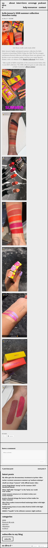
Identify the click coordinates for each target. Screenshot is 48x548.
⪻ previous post (7, 469)
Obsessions (5, 526)
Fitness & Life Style (8, 522)
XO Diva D (4, 5)
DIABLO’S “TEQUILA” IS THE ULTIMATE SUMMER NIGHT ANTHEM (21, 511)
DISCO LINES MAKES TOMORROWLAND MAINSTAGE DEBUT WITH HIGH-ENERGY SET (23, 503)
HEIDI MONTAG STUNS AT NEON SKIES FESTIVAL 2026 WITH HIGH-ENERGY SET (22, 507)
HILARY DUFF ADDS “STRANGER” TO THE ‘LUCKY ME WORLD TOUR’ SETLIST (20, 490)
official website (30, 67)
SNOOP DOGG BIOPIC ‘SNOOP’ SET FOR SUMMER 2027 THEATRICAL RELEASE (19, 486)
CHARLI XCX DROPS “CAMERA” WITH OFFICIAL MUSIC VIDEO (20, 483)
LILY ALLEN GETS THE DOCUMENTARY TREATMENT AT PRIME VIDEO (22, 477)
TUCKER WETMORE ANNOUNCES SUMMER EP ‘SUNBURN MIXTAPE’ (22, 480)
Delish (4, 520)
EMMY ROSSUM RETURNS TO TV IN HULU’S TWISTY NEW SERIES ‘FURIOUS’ (19, 494)
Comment (42, 461)
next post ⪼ (42, 469)
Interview (5, 524)
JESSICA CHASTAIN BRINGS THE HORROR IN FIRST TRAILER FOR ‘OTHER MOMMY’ (20, 499)
